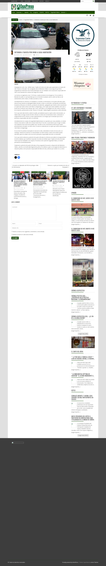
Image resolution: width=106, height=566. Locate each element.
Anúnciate (47, 1)
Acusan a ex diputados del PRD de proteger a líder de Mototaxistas (25, 166)
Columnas (18, 12)
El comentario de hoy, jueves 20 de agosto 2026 (82, 199)
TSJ (31, 12)
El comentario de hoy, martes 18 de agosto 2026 (82, 229)
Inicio (22, 1)
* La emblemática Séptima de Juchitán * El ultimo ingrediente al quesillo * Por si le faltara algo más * (82, 375)
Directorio (41, 1)
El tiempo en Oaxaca (83, 74)
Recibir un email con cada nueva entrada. (23, 234)
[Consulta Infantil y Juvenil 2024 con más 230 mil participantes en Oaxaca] (73, 405)
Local (13, 12)
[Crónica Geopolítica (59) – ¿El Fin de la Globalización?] (73, 323)
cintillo (37, 54)
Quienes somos (27, 1)
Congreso (35, 12)
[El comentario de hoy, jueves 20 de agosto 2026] (82, 209)
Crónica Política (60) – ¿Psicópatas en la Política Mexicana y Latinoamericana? (81, 297)
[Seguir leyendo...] (75, 224)
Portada (22, 172)
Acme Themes (94, 562)
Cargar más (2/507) (83, 435)
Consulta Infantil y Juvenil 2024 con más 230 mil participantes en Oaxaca (82, 397)
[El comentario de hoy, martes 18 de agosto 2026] (82, 240)
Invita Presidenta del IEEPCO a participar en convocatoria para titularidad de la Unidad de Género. (82, 418)
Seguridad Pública (55, 12)
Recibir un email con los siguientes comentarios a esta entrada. (28, 231)
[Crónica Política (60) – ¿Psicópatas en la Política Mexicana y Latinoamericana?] (73, 305)
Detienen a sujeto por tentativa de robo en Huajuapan (58, 166)
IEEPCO (47, 12)
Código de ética (35, 1)
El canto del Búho (77, 351)
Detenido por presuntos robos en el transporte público (59, 182)
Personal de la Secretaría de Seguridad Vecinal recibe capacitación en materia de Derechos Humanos (40, 183)
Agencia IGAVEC (28, 54)
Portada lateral (35, 172)
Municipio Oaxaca (16, 172)
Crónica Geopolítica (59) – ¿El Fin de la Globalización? (82, 317)
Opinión (26, 12)
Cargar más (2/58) (83, 333)
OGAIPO (42, 12)
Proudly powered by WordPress (70, 562)
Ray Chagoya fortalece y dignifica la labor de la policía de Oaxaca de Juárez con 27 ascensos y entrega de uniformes (20, 183)
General (63, 12)
